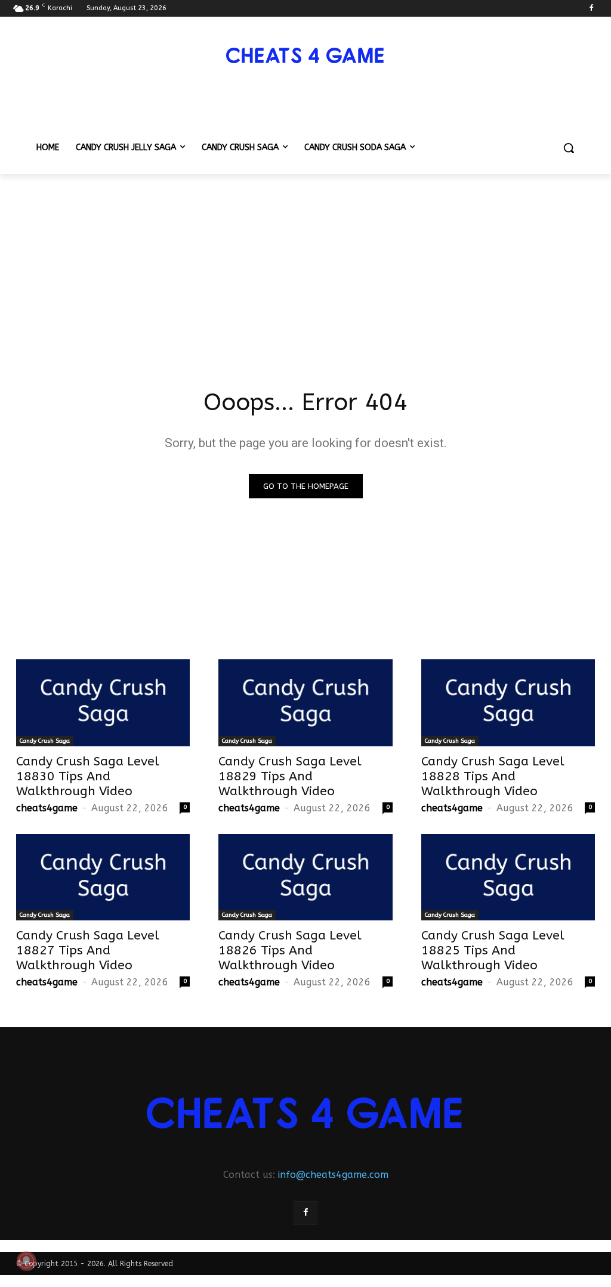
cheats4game (47, 808)
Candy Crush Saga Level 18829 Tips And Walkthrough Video (290, 776)
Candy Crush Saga (45, 741)
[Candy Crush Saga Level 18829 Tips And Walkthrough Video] (305, 702)
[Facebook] (591, 8)
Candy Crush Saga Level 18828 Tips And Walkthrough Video (492, 776)
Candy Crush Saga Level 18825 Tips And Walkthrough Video (492, 950)
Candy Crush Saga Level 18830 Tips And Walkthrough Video (87, 776)
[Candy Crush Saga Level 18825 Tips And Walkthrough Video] (508, 877)
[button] (568, 148)
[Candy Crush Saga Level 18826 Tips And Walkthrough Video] (305, 877)
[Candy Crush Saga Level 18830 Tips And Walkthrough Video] (103, 702)
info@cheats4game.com (333, 1174)
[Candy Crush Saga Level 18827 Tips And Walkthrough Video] (103, 877)
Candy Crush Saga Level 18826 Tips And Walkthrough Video (290, 950)
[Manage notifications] (26, 1260)
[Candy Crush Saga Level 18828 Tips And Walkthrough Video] (508, 702)
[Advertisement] (305, 263)
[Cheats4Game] (305, 55)
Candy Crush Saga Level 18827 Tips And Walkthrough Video (87, 950)
